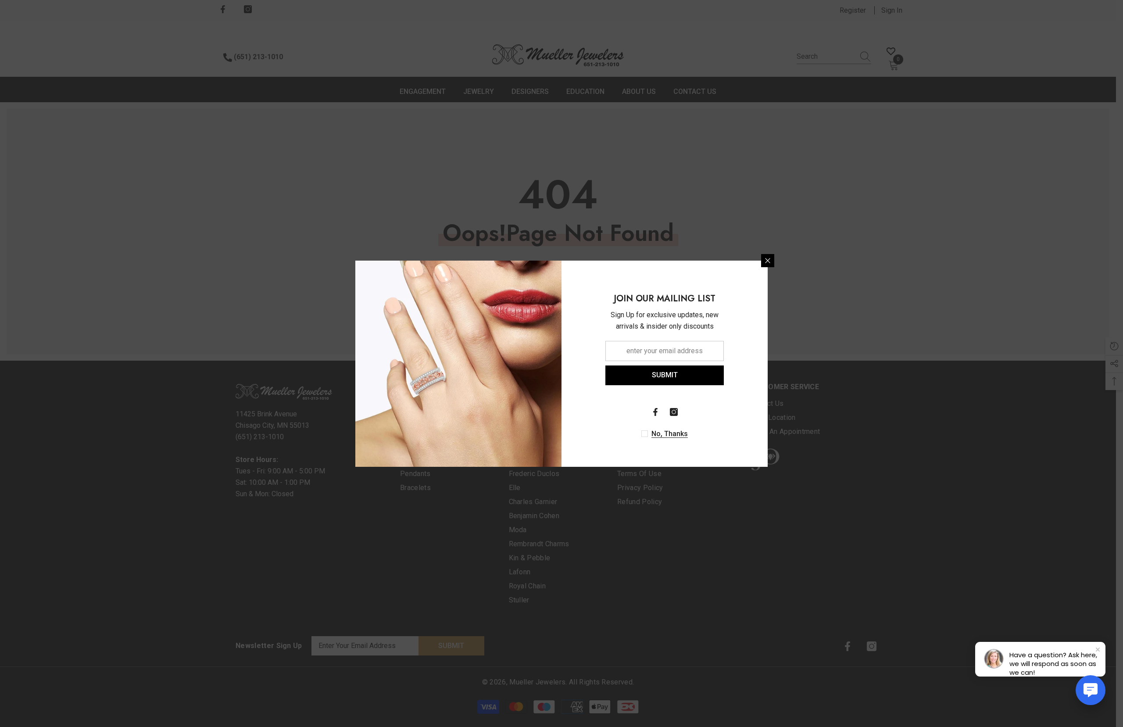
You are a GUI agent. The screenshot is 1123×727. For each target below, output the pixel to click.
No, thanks (669, 434)
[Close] (767, 260)
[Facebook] (655, 412)
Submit (665, 375)
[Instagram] (674, 412)
